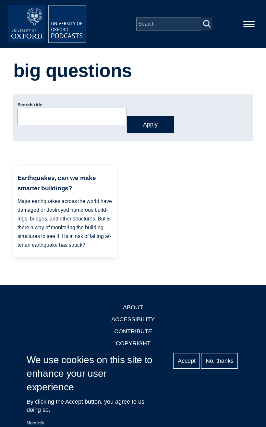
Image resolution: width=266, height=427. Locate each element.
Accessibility (133, 319)
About (133, 307)
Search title (30, 104)
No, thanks (220, 361)
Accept (187, 361)
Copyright (133, 343)
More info (35, 423)
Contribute (133, 331)
